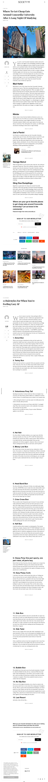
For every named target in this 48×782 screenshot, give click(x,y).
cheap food (24, 232)
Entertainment (6, 261)
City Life (34, 265)
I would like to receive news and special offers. (29, 742)
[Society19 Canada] (24, 2)
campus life (19, 232)
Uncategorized (20, 284)
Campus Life (5, 8)
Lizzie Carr (7, 321)
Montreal (37, 232)
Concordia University (31, 232)
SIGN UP (38, 223)
